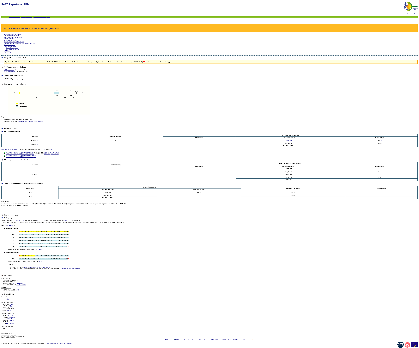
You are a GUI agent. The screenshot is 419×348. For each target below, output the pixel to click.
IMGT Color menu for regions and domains (30, 121)
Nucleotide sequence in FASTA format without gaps (21, 155)
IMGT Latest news (247, 339)
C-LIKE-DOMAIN (18, 283)
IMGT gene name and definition (13, 34)
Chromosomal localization (11, 35)
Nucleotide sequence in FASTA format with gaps (20, 152)
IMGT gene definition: (10, 71)
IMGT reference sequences (9, 149)
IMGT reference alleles (10, 40)
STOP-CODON (67, 221)
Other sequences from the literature (14, 42)
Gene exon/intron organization (13, 37)
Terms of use (49, 343)
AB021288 (289, 140)
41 (11, 306)
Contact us (62, 343)
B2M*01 (41, 249)
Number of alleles (9, 39)
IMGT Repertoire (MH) (196, 339)
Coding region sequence (11, 46)
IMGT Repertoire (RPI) (26, 17)
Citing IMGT (69, 343)
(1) (37, 140)
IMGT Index (218, 339)
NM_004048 (10, 323)
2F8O (17, 290)
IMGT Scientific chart (227, 339)
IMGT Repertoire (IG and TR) (182, 339)
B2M (11, 307)
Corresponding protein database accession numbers (19, 43)
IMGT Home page (169, 339)
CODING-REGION (18, 221)
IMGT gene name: (9, 70)
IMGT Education (237, 339)
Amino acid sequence (12, 49)
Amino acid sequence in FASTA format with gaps (20, 154)
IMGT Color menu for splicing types (70, 269)
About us (56, 343)
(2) (381, 140)
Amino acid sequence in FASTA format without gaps (21, 157)
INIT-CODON (41, 221)
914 (8, 299)
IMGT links (7, 51)
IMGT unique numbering (51, 152)
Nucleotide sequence (12, 48)
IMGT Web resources (14, 17)
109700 (9, 310)
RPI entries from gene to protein (41, 17)
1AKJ (7, 328)
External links (8, 52)
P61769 (11, 320)
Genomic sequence (9, 45)
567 (12, 304)
